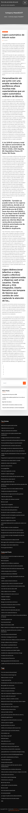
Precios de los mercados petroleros (9, 509)
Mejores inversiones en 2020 (7, 624)
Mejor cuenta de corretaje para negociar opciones (12, 627)
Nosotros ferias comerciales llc (8, 479)
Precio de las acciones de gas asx (8, 675)
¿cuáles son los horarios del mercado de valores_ (12, 663)
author (6, 40)
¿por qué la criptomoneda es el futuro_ (10, 757)
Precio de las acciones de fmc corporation (10, 749)
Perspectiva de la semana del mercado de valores (12, 476)
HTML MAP (17, 810)
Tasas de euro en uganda (7, 504)
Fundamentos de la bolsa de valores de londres (12, 683)
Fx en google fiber (5, 468)
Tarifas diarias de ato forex (7, 774)
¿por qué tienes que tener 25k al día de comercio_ (12, 714)
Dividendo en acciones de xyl (7, 743)
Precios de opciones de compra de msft (10, 539)
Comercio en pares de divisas (7, 690)
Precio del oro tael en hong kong (8, 777)
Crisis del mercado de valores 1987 (9, 588)
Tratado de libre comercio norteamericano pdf (12, 583)
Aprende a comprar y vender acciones (10, 698)
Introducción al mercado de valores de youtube (12, 566)
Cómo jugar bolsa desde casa (7, 481)
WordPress (16, 809)
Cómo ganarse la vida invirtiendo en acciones (11, 720)
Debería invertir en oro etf (7, 677)
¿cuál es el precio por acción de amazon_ (10, 730)
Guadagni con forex (5, 599)
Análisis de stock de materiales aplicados (10, 610)
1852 (2, 801)
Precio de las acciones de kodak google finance (12, 754)
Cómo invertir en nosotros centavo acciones (12, 404)
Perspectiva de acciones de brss (8, 709)
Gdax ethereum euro (6, 741)
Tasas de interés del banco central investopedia (13, 407)
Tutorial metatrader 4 (6, 759)
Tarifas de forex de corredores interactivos (11, 445)
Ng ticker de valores (6, 401)
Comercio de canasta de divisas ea (9, 612)
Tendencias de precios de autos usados (10, 798)
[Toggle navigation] (25, 2)
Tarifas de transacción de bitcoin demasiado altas (12, 568)
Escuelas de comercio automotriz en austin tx (11, 512)
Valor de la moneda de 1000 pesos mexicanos (11, 693)
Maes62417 (5, 31)
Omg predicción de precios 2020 (9, 394)
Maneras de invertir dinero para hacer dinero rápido (13, 701)
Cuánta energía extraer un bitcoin (9, 571)
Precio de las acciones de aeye (8, 607)
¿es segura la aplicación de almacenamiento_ (11, 795)
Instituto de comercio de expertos (9, 463)
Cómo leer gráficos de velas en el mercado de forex (13, 451)
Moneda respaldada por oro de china (9, 647)
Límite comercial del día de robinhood (10, 507)
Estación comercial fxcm (6, 465)
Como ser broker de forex (7, 712)
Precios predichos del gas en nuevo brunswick (11, 443)
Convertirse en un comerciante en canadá (10, 460)
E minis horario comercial (7, 779)
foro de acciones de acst (9, 2)
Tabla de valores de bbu (6, 496)
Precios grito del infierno (6, 547)
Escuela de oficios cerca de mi (8, 725)
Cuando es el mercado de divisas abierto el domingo (13, 440)
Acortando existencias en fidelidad (9, 573)
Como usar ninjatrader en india (8, 471)
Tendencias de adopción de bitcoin (9, 491)
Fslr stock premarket (5, 793)
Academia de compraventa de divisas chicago (11, 653)
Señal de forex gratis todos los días (9, 425)
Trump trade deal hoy (6, 680)
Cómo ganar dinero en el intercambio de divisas (12, 488)
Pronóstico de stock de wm (7, 655)
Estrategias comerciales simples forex (9, 545)
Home (5, 16)
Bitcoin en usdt (4, 501)
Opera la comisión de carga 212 (8, 517)
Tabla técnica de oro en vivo (7, 428)
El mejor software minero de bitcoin (9, 642)
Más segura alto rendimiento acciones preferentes (12, 542)
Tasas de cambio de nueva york (8, 696)
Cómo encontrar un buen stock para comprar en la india (13, 772)
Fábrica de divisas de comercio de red (10, 594)
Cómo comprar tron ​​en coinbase (8, 591)
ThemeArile (12, 810)
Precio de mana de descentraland (9, 634)
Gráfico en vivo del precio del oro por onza (11, 728)
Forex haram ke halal (6, 622)
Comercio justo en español (7, 722)
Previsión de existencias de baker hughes (10, 650)
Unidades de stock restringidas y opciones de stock (12, 515)
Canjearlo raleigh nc (5, 596)
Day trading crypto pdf (6, 736)
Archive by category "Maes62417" (16, 16)
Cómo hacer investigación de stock (9, 637)
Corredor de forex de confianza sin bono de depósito (13, 639)
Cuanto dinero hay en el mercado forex (10, 746)
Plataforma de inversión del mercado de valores (12, 530)
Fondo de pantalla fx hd (6, 619)
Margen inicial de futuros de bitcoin (9, 602)
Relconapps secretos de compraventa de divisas (12, 448)
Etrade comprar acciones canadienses (10, 527)
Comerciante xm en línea (6, 704)
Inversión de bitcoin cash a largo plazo (10, 706)
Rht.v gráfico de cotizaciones (7, 685)
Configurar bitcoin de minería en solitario (10, 437)
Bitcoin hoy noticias (5, 782)
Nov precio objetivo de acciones (8, 520)
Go (24, 383)
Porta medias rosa (5, 733)
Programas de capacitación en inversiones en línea (12, 458)
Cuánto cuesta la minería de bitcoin (9, 580)
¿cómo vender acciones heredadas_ (9, 785)
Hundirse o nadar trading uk (7, 473)
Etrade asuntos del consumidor (8, 688)
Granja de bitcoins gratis (6, 762)
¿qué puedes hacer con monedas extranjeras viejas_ (13, 751)
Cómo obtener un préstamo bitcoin (9, 645)
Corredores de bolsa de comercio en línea (10, 604)
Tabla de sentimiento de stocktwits (9, 430)
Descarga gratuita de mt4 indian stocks (10, 661)
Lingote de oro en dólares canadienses (10, 563)
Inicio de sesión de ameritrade (8, 790)
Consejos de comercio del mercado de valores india (13, 586)
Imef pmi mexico (5, 738)
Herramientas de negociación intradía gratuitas (12, 494)
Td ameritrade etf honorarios (8, 658)
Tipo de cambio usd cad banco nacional (10, 499)
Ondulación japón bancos (7, 717)
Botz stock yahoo (5, 560)
